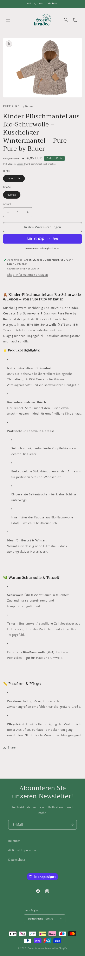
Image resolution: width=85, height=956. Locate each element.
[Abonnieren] (72, 825)
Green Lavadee (36, 948)
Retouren (14, 841)
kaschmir (13, 178)
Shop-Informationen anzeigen (27, 275)
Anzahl (7, 204)
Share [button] (12, 747)
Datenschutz (16, 859)
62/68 (11, 195)
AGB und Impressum (22, 850)
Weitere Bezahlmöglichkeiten (42, 248)
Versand (21, 164)
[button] (8, 19)
